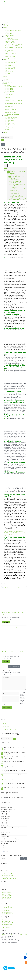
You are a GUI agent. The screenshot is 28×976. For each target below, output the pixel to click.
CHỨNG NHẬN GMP (9, 32)
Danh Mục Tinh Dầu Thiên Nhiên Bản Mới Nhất (14, 531)
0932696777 (11, 968)
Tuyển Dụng (7, 74)
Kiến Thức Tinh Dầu (9, 71)
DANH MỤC (5, 27)
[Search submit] (2, 140)
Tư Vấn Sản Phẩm (9, 38)
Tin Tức (5, 70)
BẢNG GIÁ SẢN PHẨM (8, 26)
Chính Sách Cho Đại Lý (10, 62)
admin (2, 797)
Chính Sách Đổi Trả (9, 65)
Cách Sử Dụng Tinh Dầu (10, 42)
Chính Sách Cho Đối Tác (10, 68)
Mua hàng (5, 622)
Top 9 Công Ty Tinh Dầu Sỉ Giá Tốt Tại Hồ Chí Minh (15, 532)
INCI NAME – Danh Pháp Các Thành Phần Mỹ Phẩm (14, 771)
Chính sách (5, 59)
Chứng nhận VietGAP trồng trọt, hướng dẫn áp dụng (15, 748)
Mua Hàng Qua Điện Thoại (10, 53)
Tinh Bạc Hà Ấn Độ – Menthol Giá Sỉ (12, 652)
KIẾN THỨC (5, 36)
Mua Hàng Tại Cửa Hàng (10, 56)
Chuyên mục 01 (4, 825)
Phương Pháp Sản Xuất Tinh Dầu (12, 45)
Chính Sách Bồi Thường (10, 67)
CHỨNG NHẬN (6, 29)
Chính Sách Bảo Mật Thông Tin (11, 61)
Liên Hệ (5, 76)
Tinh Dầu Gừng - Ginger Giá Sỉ (9, 729)
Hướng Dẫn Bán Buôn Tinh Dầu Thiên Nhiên (14, 783)
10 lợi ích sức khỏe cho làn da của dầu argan (14, 775)
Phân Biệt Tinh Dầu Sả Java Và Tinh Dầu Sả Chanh (14, 762)
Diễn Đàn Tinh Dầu (9, 50)
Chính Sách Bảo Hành (9, 64)
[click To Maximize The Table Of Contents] (6, 165)
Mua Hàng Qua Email (9, 55)
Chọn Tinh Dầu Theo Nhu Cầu (11, 39)
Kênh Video (7, 73)
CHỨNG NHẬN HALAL (9, 35)
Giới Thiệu (5, 24)
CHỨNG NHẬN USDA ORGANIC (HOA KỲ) (13, 30)
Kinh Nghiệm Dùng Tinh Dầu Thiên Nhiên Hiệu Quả (14, 766)
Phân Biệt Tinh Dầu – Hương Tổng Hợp (13, 47)
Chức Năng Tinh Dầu (9, 41)
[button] (1, 721)
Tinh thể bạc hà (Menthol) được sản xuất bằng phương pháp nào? (14, 753)
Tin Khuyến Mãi (8, 48)
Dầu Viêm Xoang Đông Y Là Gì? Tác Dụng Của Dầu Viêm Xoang (14, 757)
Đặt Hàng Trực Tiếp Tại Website (12, 58)
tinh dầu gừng (6, 726)
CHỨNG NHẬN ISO (9, 33)
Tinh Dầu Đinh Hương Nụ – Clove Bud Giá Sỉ (13, 613)
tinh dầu (4, 723)
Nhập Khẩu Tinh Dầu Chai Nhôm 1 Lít (12, 779)
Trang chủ (5, 23)
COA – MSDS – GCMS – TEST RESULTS (13, 44)
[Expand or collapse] (5, 168)
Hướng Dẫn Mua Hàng (8, 52)
